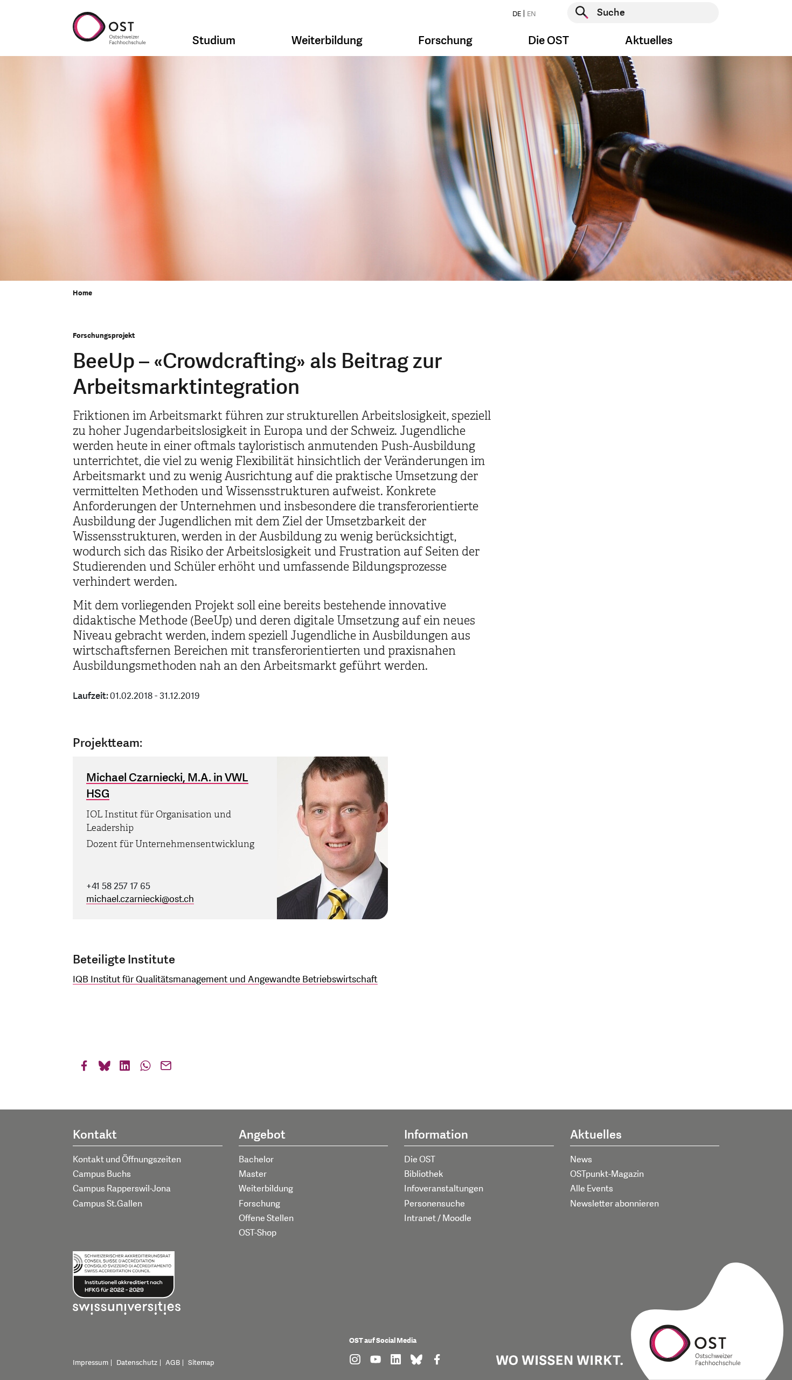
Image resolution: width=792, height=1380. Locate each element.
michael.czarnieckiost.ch (140, 899)
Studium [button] (213, 40)
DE (516, 14)
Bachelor (256, 1160)
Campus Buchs (102, 1174)
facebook (84, 1068)
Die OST (419, 1160)
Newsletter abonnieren (614, 1204)
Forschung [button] (445, 40)
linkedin (125, 1068)
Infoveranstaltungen (443, 1189)
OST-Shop (257, 1233)
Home (82, 293)
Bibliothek (423, 1174)
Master (253, 1174)
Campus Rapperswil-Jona (122, 1189)
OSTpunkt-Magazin (607, 1174)
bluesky (104, 1068)
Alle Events (591, 1189)
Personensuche (434, 1204)
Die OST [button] (548, 40)
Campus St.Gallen (107, 1204)
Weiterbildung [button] (327, 40)
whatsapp (145, 1068)
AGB (172, 1363)
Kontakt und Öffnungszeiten (127, 1160)
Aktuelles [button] (648, 40)
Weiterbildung (266, 1189)
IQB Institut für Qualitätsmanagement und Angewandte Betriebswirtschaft (225, 979)
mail (166, 1068)
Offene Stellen (266, 1218)
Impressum (90, 1363)
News (581, 1160)
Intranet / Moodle (437, 1218)
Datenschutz (136, 1363)
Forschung (259, 1204)
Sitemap (201, 1363)
